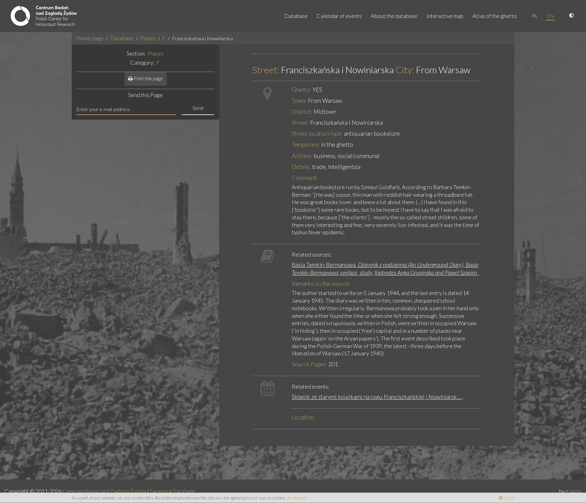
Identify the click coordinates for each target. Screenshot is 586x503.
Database (296, 16)
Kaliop (573, 491)
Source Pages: (309, 364)
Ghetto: (301, 89)
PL (535, 16)
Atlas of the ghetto (494, 16)
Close (508, 497)
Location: (303, 417)
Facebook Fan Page (172, 491)
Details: (301, 166)
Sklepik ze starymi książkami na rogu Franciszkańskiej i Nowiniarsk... (377, 396)
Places (148, 38)
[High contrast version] (572, 15)
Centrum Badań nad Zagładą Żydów (104, 491)
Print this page (148, 78)
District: (302, 111)
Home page (89, 38)
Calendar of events (339, 16)
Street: (265, 70)
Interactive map (444, 16)
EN (550, 16)
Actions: (302, 155)
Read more (297, 497)
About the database (394, 16)
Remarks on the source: (321, 283)
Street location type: (317, 133)
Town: (299, 100)
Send (198, 108)
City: (405, 70)
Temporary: (306, 144)
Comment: (305, 177)
